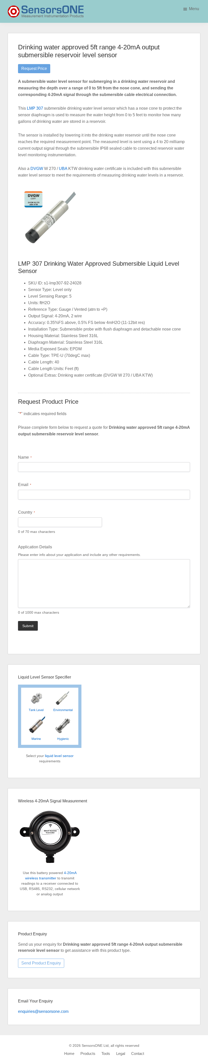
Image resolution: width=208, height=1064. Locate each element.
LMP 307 (35, 108)
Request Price (34, 68)
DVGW (36, 168)
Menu (194, 9)
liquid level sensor (59, 756)
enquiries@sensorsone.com (43, 1011)
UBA (63, 168)
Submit (27, 626)
